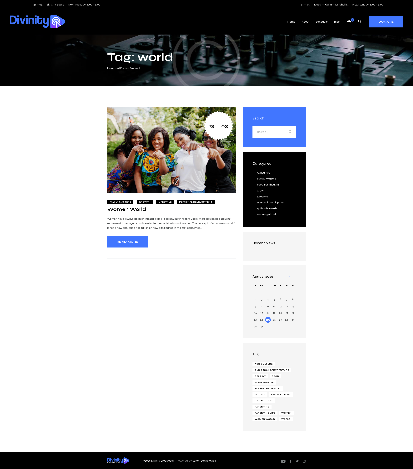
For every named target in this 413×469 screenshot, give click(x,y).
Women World (126, 209)
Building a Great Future (272, 370)
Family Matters (120, 202)
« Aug (289, 276)
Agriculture (263, 172)
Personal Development (195, 202)
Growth (145, 202)
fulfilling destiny (268, 388)
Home (110, 68)
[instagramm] (304, 461)
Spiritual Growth (267, 208)
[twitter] (297, 461)
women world (265, 419)
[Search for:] (274, 132)
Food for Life (264, 382)
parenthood (263, 401)
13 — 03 (218, 126)
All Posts (122, 68)
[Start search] (359, 21)
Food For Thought (268, 184)
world (286, 419)
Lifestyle (164, 202)
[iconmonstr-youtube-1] (283, 461)
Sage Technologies (204, 460)
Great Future (281, 394)
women (286, 413)
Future (260, 394)
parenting (262, 407)
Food (275, 376)
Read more (127, 241)
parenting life (265, 413)
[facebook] (291, 461)
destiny (260, 376)
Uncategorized (266, 214)
